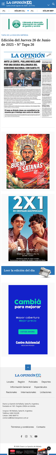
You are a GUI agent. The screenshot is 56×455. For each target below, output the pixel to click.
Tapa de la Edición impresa (14, 35)
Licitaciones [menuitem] (45, 392)
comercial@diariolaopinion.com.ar (15, 418)
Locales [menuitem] (10, 381)
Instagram (26, 436)
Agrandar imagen (50, 54)
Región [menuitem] (21, 381)
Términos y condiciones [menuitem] (22, 426)
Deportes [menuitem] (46, 381)
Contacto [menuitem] (40, 426)
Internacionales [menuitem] (28, 392)
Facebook (21, 436)
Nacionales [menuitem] (11, 392)
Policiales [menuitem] (33, 381)
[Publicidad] (28, 24)
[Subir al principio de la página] (28, 367)
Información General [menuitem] (20, 387)
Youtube (36, 436)
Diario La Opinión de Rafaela (30, 446)
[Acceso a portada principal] (19, 3)
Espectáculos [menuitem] (40, 387)
